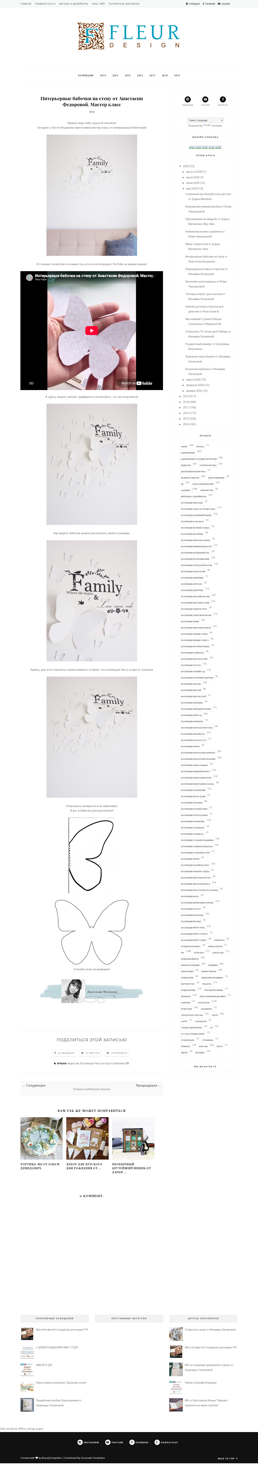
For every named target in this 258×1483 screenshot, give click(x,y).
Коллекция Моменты (192, 721)
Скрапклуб (200, 1021)
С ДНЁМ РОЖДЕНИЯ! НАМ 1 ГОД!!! (57, 1347)
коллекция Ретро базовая (194, 815)
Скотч (184, 1021)
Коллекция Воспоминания (195, 559)
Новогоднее (187, 971)
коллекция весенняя (192, 534)
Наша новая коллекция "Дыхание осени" (61, 1382)
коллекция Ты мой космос (195, 865)
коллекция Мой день (192, 703)
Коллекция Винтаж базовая (195, 540)
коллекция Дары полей (193, 571)
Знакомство (206, 490)
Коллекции (85, 75)
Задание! (185, 490)
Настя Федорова (63, 127)
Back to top (226, 1458)
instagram (187, 105)
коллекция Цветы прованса (195, 884)
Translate (216, 125)
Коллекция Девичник (192, 578)
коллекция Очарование (193, 790)
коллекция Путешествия (194, 809)
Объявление (187, 977)
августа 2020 (194, 171)
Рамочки (185, 1002)
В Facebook (66, 1053)
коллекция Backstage (192, 915)
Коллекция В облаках (192, 521)
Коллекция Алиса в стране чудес (198, 509)
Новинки (213, 965)
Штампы (199, 1052)
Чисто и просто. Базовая (137, 669)
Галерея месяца (208, 465)
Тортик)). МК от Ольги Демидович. (39, 1166)
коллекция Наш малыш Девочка (198, 753)
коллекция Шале (190, 896)
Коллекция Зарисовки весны (196, 615)
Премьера (186, 996)
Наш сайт (98, 3)
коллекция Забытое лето (194, 609)
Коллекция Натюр (190, 746)
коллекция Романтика (193, 821)
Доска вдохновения (203, 484)
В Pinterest (119, 1053)
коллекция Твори (190, 859)
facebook (223, 105)
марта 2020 (193, 379)
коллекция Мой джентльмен (196, 709)
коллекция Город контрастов (196, 565)
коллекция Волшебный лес (195, 553)
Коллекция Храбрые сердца (195, 871)
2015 (128, 75)
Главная (26, 3)
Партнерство (188, 984)
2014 (115, 75)
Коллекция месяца (191, 684)
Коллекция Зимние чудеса (195, 640)
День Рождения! (216, 478)
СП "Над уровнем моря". (193, 1034)
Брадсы (200, 446)
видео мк (73, 1063)
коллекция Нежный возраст (195, 771)
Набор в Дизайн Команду (201, 1382)
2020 (186, 166)
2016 (140, 75)
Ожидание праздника (212, 977)
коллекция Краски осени (194, 659)
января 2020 (194, 390)
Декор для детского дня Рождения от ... (84, 1166)
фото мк (203, 1046)
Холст (220, 1046)
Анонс (184, 446)
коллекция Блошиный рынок (196, 515)
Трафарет (185, 1046)
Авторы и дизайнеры (73, 3)
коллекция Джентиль (192, 590)
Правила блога (45, 3)
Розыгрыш (186, 1009)
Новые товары (208, 971)
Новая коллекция (190, 965)
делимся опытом (190, 478)
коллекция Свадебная (192, 828)
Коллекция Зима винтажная (196, 628)
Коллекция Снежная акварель (197, 846)
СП (211, 1027)
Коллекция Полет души (193, 796)
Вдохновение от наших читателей (199, 459)
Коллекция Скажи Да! (192, 834)
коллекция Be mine (191, 921)
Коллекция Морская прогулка (197, 728)
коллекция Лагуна (191, 665)
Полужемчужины (213, 990)
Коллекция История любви (195, 646)
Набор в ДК (218, 952)
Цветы (184, 1052)
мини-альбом (215, 946)
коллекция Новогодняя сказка (197, 784)
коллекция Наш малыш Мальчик (198, 759)
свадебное (206, 1009)
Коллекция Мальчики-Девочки (197, 678)
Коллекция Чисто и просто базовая (102, 1063)
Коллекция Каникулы (192, 653)
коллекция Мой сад (191, 715)
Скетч (215, 1015)
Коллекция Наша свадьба (194, 765)
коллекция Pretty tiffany (194, 934)
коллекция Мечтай (191, 690)
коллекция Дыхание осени (195, 603)
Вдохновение (188, 453)
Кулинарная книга (190, 946)
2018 (165, 75)
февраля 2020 (195, 385)
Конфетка (219, 940)
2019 (177, 75)
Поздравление (188, 990)
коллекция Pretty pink (193, 927)
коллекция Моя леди (192, 503)
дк (182, 484)
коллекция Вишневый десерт (196, 546)
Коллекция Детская (191, 584)
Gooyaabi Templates (93, 1458)
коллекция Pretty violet (193, 940)
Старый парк (187, 1040)
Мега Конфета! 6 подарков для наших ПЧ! (62, 1329)
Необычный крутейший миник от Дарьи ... (131, 1168)
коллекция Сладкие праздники (197, 840)
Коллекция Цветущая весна (196, 878)
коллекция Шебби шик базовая (197, 903)
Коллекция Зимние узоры (194, 634)
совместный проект (191, 1027)
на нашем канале (135, 264)
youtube (205, 105)
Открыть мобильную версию (91, 1089)
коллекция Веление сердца (195, 528)
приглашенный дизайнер (213, 996)
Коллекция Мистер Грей (193, 696)
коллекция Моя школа (193, 734)
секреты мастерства (192, 1015)
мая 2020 (192, 188)
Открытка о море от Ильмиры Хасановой (210, 1329)
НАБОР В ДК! (44, 1365)
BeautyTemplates (52, 1458)
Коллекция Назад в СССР (193, 740)
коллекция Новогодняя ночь (196, 778)
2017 (152, 75)
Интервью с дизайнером (193, 496)
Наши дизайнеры (190, 959)
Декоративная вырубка (193, 471)
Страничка (207, 1040)
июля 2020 (192, 177)
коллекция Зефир (190, 621)
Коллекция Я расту (191, 909)
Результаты (204, 1002)
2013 (103, 75)
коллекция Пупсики (191, 803)
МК (127, 1063)
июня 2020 (192, 182)
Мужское (199, 952)
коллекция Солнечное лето (195, 853)
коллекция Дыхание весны (195, 596)
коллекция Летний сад (193, 671)
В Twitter (93, 1053)
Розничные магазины (124, 3)
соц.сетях (85, 264)
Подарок (206, 984)
